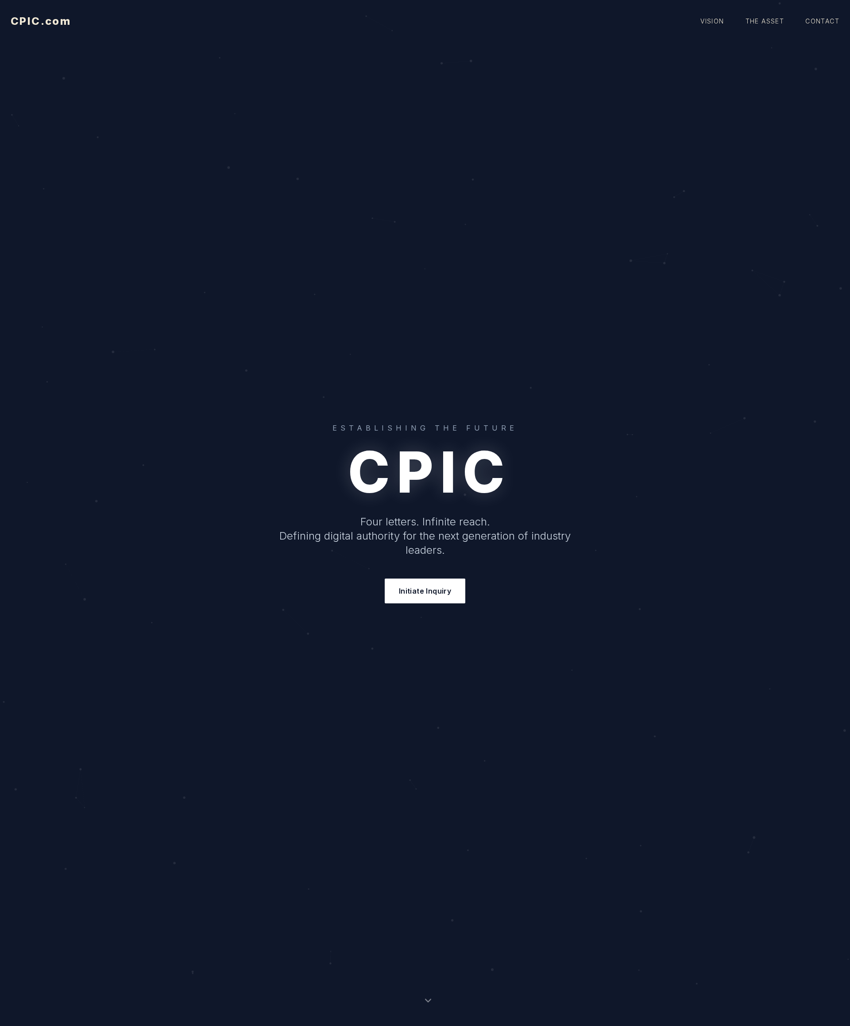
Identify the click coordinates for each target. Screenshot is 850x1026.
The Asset (765, 21)
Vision (712, 21)
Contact (822, 21)
